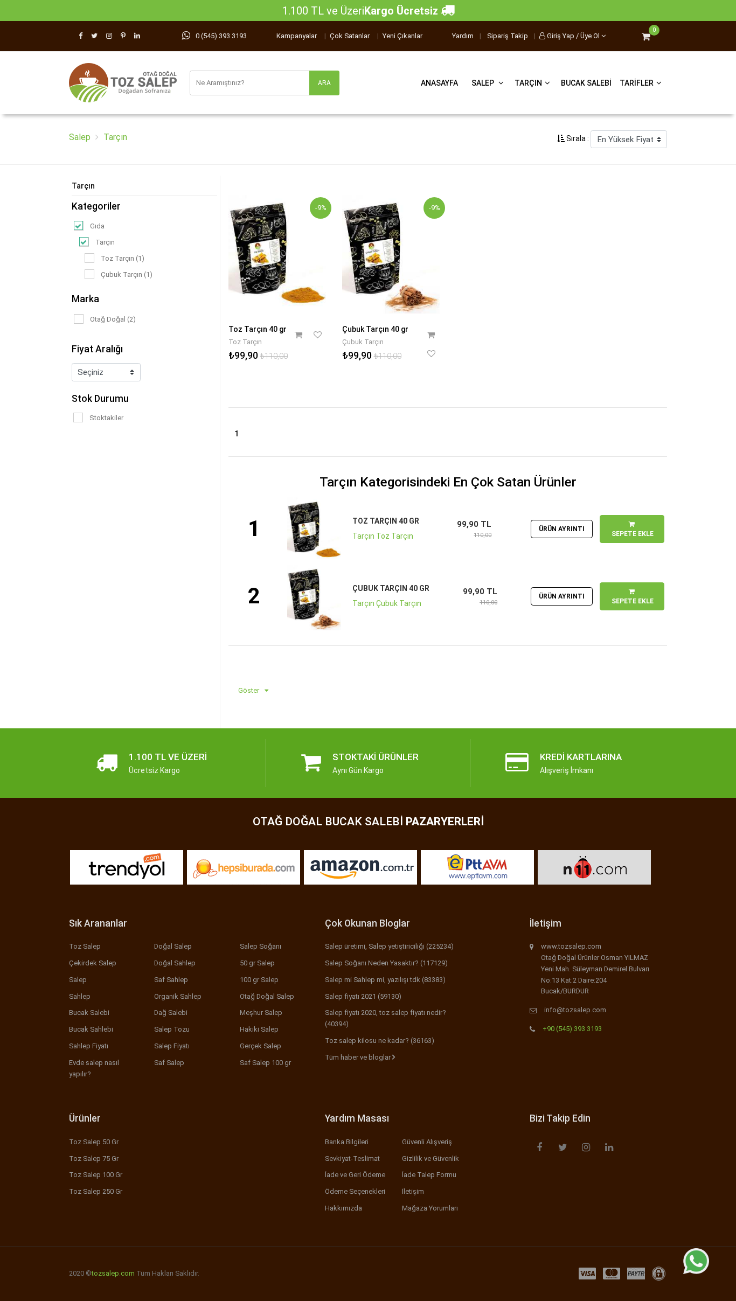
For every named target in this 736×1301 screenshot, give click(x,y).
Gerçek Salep (260, 1046)
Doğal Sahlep (175, 963)
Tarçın (528, 83)
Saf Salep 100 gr (265, 1063)
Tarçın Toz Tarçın (382, 536)
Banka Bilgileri (347, 1142)
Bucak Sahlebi (91, 1029)
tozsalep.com (113, 1273)
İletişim (413, 1191)
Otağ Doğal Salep (267, 996)
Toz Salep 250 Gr (95, 1191)
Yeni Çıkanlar (402, 36)
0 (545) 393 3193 (221, 36)
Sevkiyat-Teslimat (352, 1158)
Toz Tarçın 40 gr (257, 329)
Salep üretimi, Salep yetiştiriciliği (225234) (389, 946)
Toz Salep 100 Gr (95, 1175)
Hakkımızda (343, 1208)
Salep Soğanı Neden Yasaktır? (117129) (386, 963)
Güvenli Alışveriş (427, 1142)
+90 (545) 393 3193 (572, 1029)
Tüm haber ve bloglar (358, 1057)
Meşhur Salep (261, 1012)
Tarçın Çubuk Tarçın (386, 603)
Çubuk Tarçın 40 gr (375, 329)
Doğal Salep (173, 946)
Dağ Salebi (171, 1012)
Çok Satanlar (350, 36)
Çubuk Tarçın (363, 342)
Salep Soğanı (260, 946)
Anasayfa (439, 83)
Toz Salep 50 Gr (94, 1142)
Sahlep (80, 996)
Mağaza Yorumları (430, 1208)
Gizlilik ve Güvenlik (430, 1158)
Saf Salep (169, 1063)
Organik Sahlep (178, 996)
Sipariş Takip (507, 36)
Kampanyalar (296, 36)
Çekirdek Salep (92, 963)
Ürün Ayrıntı (562, 529)
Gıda (97, 226)
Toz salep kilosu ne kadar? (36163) (379, 1040)
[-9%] (277, 252)
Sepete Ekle (632, 534)
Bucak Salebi (586, 83)
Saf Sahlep (171, 980)
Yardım (463, 36)
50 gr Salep (257, 963)
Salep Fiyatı (172, 1046)
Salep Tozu (172, 1029)
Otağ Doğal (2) (113, 319)
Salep (483, 83)
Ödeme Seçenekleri (355, 1191)
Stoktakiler (106, 418)
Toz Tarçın (245, 342)
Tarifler (637, 83)
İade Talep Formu (429, 1175)
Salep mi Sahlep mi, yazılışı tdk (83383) (385, 980)
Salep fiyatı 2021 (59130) (363, 996)
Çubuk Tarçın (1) (126, 274)
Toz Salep (85, 946)
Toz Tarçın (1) (122, 258)
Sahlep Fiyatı (88, 1046)
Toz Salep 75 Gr (94, 1158)
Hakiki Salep (259, 1029)
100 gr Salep (259, 980)
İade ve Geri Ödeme (355, 1175)
